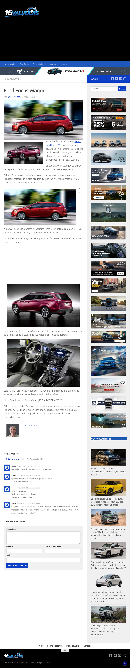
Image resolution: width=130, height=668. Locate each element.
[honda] (108, 239)
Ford (6, 79)
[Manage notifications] (125, 663)
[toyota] (108, 328)
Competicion (38, 64)
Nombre (10, 546)
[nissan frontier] (108, 392)
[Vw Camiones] (108, 310)
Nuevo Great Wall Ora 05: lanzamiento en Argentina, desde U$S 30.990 (108, 471)
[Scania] (109, 257)
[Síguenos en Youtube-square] (120, 78)
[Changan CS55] (108, 164)
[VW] (108, 200)
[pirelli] (108, 129)
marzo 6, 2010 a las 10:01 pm (29, 475)
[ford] (108, 222)
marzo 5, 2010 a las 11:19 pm (29, 488)
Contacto (88, 646)
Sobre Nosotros (54, 646)
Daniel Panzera (14, 97)
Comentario (12, 529)
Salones (16, 79)
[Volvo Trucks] (108, 410)
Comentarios (15, 459)
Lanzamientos (10, 64)
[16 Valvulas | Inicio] (23, 12)
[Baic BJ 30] (108, 112)
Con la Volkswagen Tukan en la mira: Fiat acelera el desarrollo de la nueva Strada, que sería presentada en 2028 (108, 565)
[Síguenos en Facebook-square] (112, 78)
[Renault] (108, 342)
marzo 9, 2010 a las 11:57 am (29, 466)
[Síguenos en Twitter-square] (116, 78)
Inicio (40, 646)
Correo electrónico (54, 546)
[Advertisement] (65, 42)
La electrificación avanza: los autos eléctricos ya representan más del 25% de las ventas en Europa (107, 502)
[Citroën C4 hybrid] (108, 427)
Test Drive (24, 64)
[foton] (65, 71)
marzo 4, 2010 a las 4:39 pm (29, 503)
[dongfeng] (108, 147)
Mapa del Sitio (72, 646)
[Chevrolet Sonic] (108, 293)
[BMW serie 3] (108, 375)
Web (8, 555)
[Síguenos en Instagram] (124, 78)
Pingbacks (35, 459)
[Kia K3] (108, 182)
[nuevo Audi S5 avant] (108, 275)
